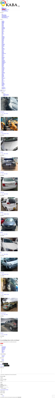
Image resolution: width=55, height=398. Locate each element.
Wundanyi (3, 62)
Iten (2, 35)
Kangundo (3, 68)
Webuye (3, 50)
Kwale (3, 82)
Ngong (3, 70)
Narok (3, 39)
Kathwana (3, 84)
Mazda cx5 (1, 232)
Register (3, 8)
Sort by (4, 93)
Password (1, 386)
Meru (2, 31)
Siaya (2, 56)
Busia (2, 29)
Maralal (3, 52)
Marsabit (3, 55)
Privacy (3, 352)
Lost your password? (3, 389)
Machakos (3, 44)
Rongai (3, 45)
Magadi (3, 58)
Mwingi (3, 64)
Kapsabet (3, 83)
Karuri (3, 51)
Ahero (3, 73)
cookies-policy (4, 347)
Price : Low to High (6, 94)
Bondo (3, 74)
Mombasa (3, 21)
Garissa (3, 26)
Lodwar (3, 54)
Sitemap (3, 356)
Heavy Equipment (4, 133)
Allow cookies (19, 397)
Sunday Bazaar (4, 346)
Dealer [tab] (3, 88)
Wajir (2, 33)
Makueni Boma (4, 53)
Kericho (3, 40)
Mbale (3, 85)
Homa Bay (3, 36)
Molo (2, 47)
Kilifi (2, 32)
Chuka (3, 71)
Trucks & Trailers (4, 274)
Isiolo (2, 43)
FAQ (2, 350)
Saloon (5, 113)
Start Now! (1, 343)
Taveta (3, 59)
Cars (2, 113)
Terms (3, 351)
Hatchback (5, 294)
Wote (2, 79)
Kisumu (3, 23)
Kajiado (3, 65)
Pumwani (3, 46)
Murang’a (3, 63)
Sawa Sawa (3, 60)
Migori (3, 41)
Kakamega (3, 27)
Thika (2, 24)
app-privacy (3, 348)
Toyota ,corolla (2, 192)
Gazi (2, 81)
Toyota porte (1, 212)
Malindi (3, 25)
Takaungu (3, 67)
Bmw (0, 252)
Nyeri (2, 30)
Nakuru (3, 22)
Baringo (3, 76)
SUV (4, 173)
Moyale (3, 42)
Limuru (3, 78)
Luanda (3, 69)
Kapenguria (3, 28)
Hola (2, 77)
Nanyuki (3, 38)
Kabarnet (3, 48)
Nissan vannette (2, 272)
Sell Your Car (3, 9)
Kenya (3, 395)
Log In (3, 359)
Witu (2, 80)
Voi (2, 34)
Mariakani (3, 61)
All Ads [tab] (3, 87)
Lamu (2, 49)
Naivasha (3, 37)
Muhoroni (3, 57)
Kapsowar (3, 72)
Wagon (5, 153)
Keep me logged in (3, 388)
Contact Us (3, 355)
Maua (2, 66)
